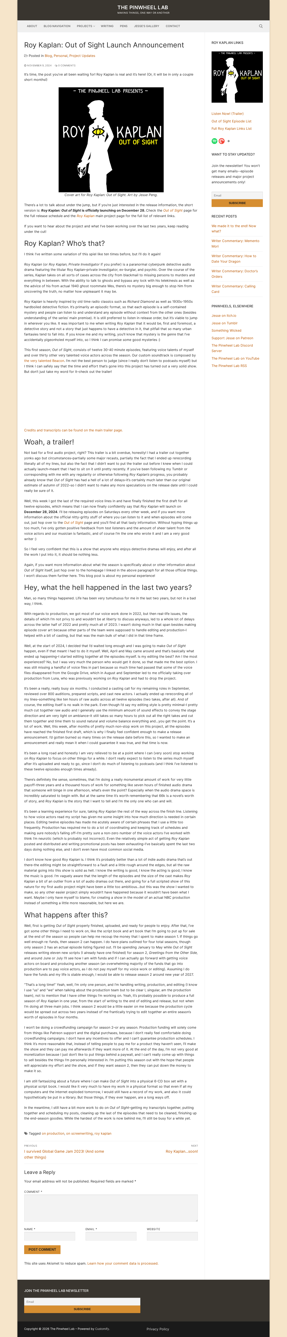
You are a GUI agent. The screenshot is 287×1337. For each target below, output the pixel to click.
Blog (48, 56)
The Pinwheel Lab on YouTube (235, 358)
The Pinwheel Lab (142, 7)
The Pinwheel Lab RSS (229, 366)
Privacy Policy (158, 1329)
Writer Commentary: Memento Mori (235, 243)
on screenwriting (79, 1133)
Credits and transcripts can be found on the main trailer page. (73, 430)
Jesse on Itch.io (224, 315)
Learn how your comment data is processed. (122, 1263)
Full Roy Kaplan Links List (232, 128)
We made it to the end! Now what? (234, 228)
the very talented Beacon (44, 361)
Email (91, 1229)
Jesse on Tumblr (225, 323)
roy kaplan (103, 1133)
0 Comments (66, 65)
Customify (102, 1328)
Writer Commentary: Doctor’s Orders (235, 274)
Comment (33, 1191)
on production (53, 1133)
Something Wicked (226, 330)
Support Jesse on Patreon (232, 338)
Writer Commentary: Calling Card (233, 289)
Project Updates (82, 56)
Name (29, 1229)
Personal (60, 56)
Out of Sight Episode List (231, 121)
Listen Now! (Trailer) (228, 113)
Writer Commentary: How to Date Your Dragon (234, 258)
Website (153, 1229)
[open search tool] (261, 26)
